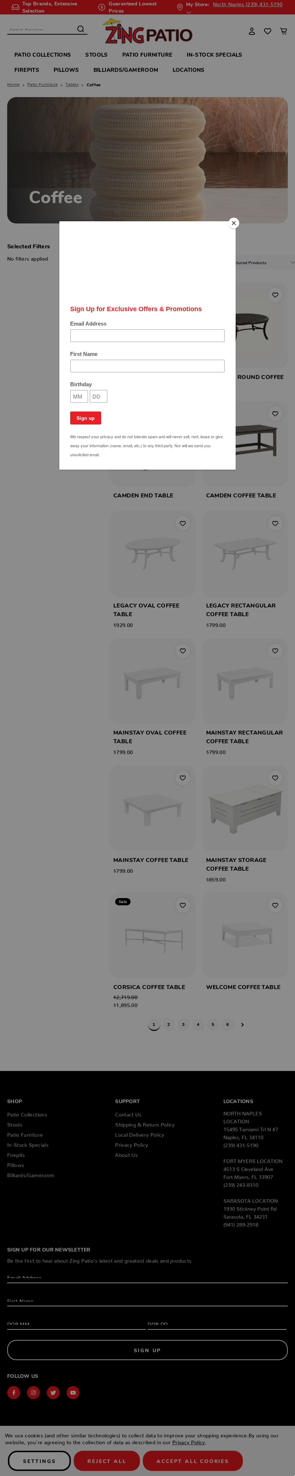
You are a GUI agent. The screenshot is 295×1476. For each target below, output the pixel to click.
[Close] (233, 223)
